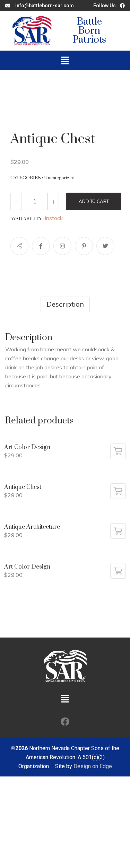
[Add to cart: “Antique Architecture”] (118, 531)
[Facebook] (65, 721)
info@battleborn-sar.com (44, 5)
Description (65, 304)
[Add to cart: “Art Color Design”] (118, 451)
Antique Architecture (32, 527)
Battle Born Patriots (89, 31)
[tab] (65, 304)
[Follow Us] (122, 5)
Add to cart (94, 201)
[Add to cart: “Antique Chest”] (118, 491)
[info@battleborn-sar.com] (7, 5)
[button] (65, 60)
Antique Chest (22, 487)
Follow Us (104, 5)
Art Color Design (27, 447)
